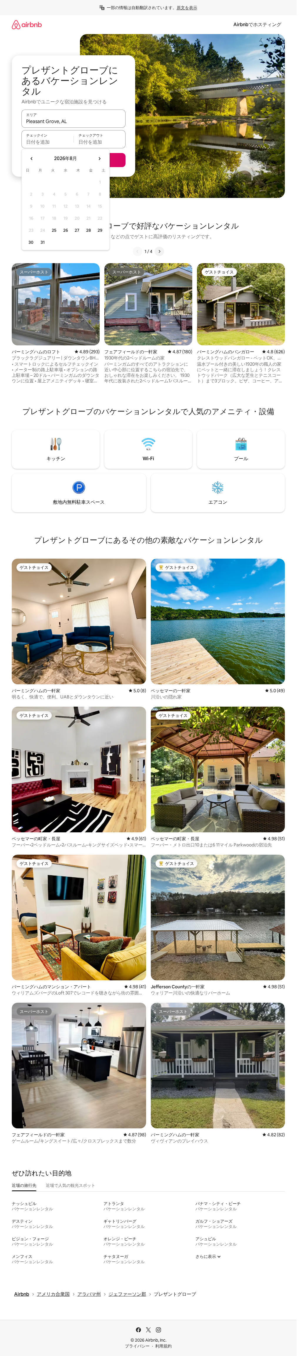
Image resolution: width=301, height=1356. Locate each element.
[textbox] (47, 141)
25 (54, 230)
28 (88, 230)
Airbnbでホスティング (257, 24)
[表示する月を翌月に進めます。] (99, 158)
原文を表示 (187, 7)
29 (100, 230)
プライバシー (137, 1346)
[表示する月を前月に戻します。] (32, 158)
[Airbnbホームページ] (27, 24)
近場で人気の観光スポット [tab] (70, 1185)
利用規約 (163, 1346)
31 (43, 242)
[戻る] (137, 251)
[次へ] (159, 251)
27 (77, 230)
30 (31, 242)
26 (65, 230)
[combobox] (73, 121)
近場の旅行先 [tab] (24, 1185)
